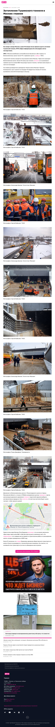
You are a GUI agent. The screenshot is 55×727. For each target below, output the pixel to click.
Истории (6, 7)
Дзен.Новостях (10, 699)
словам (19, 541)
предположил (7, 536)
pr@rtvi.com (15, 689)
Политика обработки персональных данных (15, 668)
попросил (27, 497)
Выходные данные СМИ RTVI (11, 664)
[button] (53, 2)
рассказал (31, 532)
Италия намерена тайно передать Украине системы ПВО (18, 654)
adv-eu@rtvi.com (15, 691)
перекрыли (42, 495)
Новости (8, 631)
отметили (25, 499)
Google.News (8, 700)
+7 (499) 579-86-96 (11, 684)
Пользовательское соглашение (12, 666)
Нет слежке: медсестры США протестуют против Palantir (18, 650)
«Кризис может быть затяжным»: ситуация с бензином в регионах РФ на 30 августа (25, 640)
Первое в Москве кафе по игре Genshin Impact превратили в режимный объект (23, 645)
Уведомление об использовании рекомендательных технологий (20, 705)
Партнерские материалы (10, 693)
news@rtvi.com (16, 688)
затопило (36, 60)
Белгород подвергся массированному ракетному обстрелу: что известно (27, 633)
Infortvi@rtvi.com (19, 686)
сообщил (37, 55)
